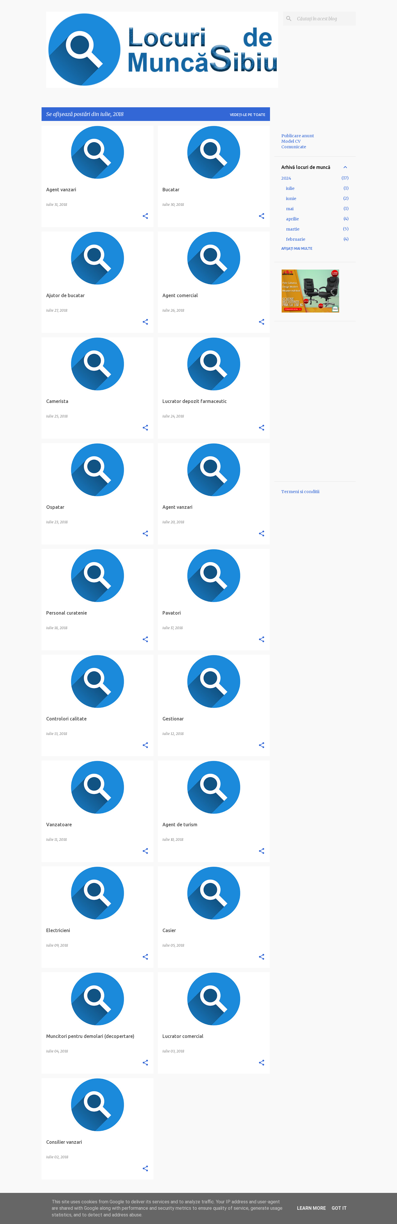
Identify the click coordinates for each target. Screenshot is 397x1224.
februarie (295, 239)
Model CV (291, 141)
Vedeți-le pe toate (247, 115)
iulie (290, 188)
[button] (145, 216)
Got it (339, 1208)
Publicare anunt (297, 135)
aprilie (292, 219)
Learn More (311, 1208)
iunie (291, 198)
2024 (286, 178)
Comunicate (293, 146)
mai (290, 208)
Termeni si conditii (300, 491)
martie (292, 229)
